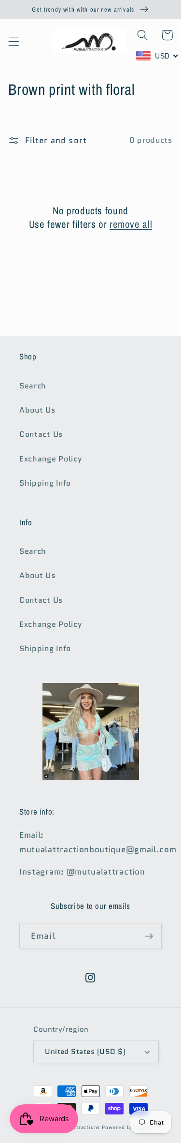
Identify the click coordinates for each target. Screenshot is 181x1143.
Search (32, 385)
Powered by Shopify (128, 1127)
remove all (131, 224)
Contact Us (41, 434)
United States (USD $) (85, 1051)
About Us (37, 410)
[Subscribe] (149, 936)
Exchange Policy (50, 458)
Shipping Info (45, 483)
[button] (13, 41)
